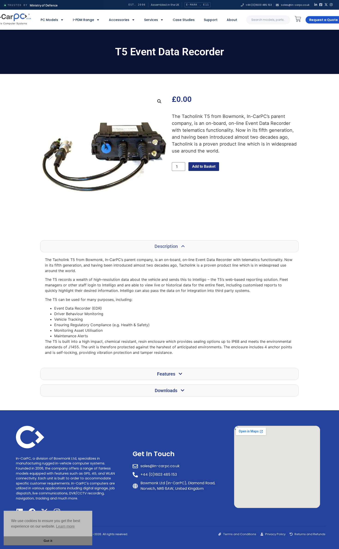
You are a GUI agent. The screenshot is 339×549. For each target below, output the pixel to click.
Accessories (119, 20)
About (232, 20)
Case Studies (184, 20)
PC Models (49, 20)
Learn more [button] (65, 526)
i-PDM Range (83, 20)
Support (210, 20)
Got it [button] (48, 541)
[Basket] (298, 19)
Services (151, 20)
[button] (159, 101)
